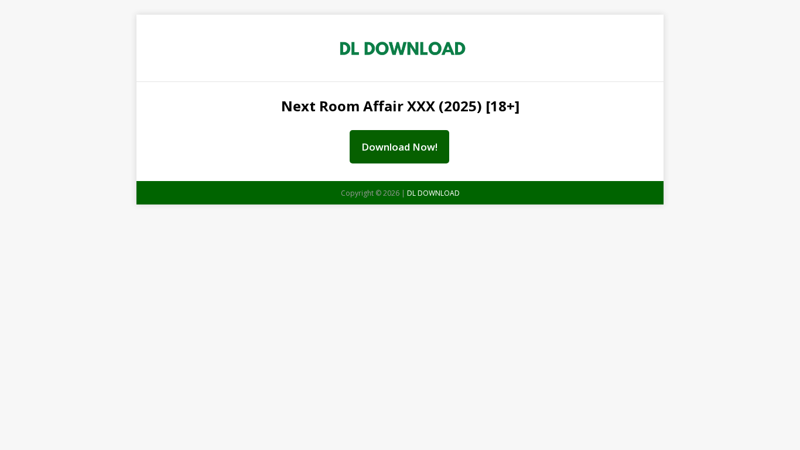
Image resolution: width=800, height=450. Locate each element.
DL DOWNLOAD (433, 193)
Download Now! (399, 147)
